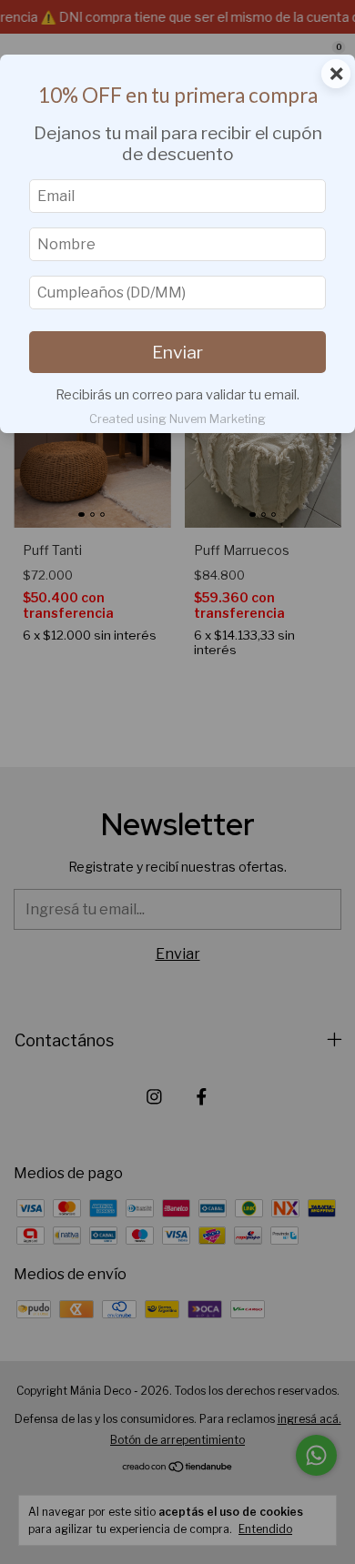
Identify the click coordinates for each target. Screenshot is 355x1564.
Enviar (177, 352)
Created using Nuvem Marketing (177, 419)
